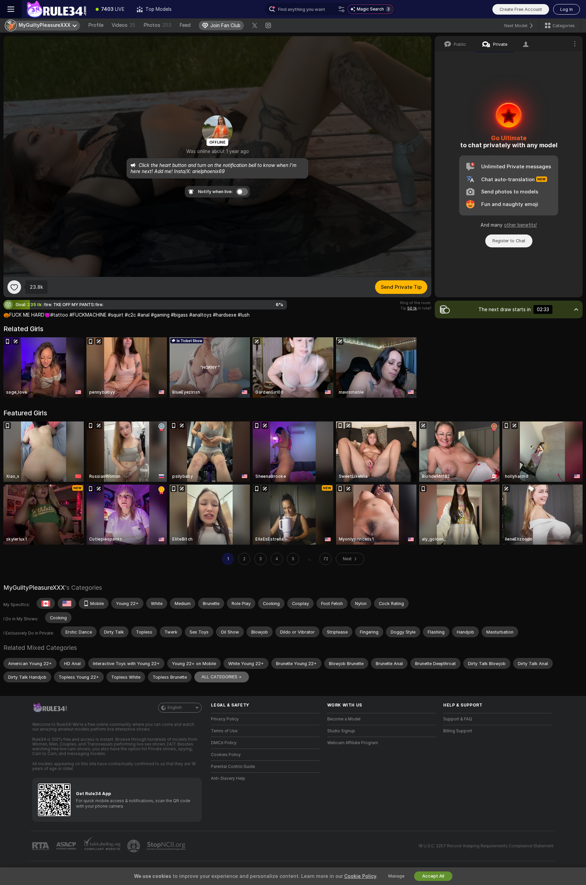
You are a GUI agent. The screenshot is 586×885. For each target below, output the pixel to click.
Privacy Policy (225, 719)
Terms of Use (224, 731)
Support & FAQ (457, 719)
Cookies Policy (226, 754)
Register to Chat (508, 240)
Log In (566, 9)
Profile (95, 25)
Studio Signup (341, 731)
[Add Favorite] (14, 287)
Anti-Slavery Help (228, 778)
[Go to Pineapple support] (134, 846)
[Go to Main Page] (56, 9)
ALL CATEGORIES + (221, 676)
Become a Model (343, 719)
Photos (157, 25)
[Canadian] (46, 603)
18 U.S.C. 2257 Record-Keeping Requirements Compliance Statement (485, 846)
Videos (123, 25)
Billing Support (457, 731)
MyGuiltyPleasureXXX (34, 587)
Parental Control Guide (233, 766)
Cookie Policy (360, 876)
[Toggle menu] (11, 9)
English (175, 707)
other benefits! (520, 225)
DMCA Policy (224, 742)
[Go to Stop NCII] (167, 846)
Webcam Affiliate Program (352, 742)
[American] (67, 603)
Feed (185, 25)
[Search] (341, 9)
